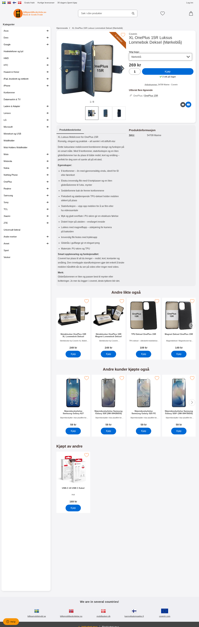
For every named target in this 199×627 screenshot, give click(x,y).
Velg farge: (134, 52)
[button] (123, 68)
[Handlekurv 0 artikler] (191, 13)
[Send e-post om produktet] (182, 104)
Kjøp (167, 71)
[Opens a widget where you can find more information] (11, 622)
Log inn (189, 2)
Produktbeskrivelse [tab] (70, 130)
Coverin (133, 34)
